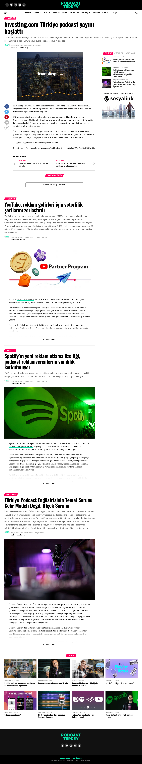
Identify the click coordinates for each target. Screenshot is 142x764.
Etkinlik (56, 13)
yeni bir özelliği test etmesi (21, 446)
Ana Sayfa (28, 13)
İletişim (114, 13)
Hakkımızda (37, 13)
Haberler (47, 13)
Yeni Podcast (74, 13)
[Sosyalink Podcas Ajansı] (118, 119)
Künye (62, 758)
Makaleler (105, 13)
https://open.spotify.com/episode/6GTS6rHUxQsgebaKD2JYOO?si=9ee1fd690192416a (58, 148)
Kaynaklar (96, 13)
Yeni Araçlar (86, 13)
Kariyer (64, 13)
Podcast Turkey (22, 48)
